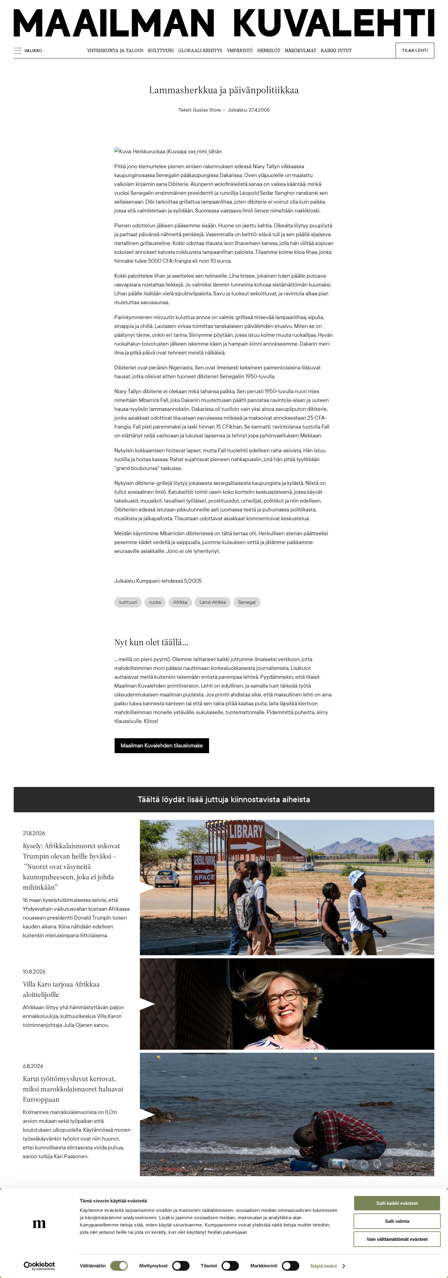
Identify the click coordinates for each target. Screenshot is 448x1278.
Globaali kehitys (200, 50)
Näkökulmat (300, 50)
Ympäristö (240, 50)
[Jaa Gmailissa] (214, 136)
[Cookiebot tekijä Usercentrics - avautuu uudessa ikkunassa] (39, 1266)
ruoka (155, 602)
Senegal (247, 602)
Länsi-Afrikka (213, 602)
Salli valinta (397, 1221)
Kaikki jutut (336, 50)
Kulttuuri (161, 50)
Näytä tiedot (323, 1266)
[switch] (181, 1266)
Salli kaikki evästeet (397, 1203)
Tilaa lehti (415, 50)
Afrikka (180, 602)
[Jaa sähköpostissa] (253, 136)
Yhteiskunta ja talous (115, 50)
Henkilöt (268, 50)
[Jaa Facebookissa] (233, 136)
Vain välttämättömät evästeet (397, 1239)
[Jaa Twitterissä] (194, 136)
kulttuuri (128, 602)
